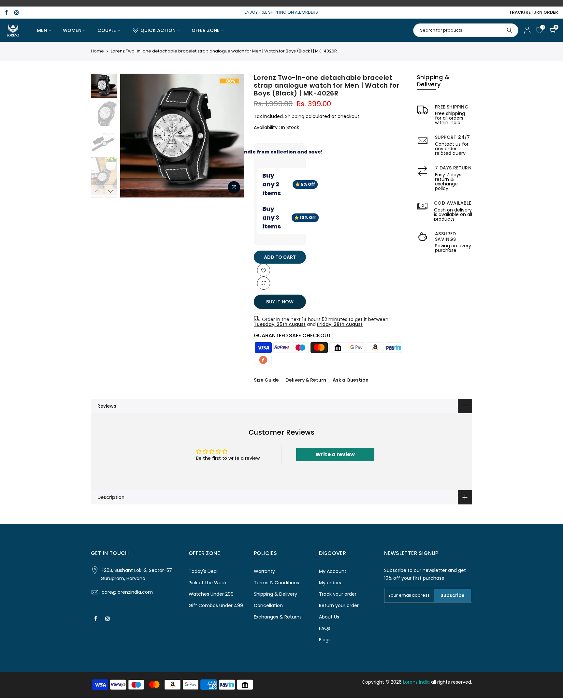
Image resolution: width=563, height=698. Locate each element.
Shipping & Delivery (275, 594)
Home (97, 51)
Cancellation (268, 605)
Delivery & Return (305, 380)
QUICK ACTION (158, 30)
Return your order (339, 605)
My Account (332, 571)
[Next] (232, 135)
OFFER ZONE (206, 30)
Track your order (337, 594)
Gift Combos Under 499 (216, 605)
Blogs (325, 639)
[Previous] (131, 135)
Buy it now (280, 301)
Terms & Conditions (276, 582)
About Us (329, 617)
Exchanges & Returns (278, 617)
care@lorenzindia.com (127, 592)
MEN (42, 30)
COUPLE (106, 30)
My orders (330, 582)
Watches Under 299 (211, 594)
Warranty (264, 571)
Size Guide (266, 380)
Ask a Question (350, 380)
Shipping (294, 116)
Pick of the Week (208, 582)
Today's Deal (203, 571)
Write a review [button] (335, 454)
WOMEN (72, 30)
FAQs (324, 628)
